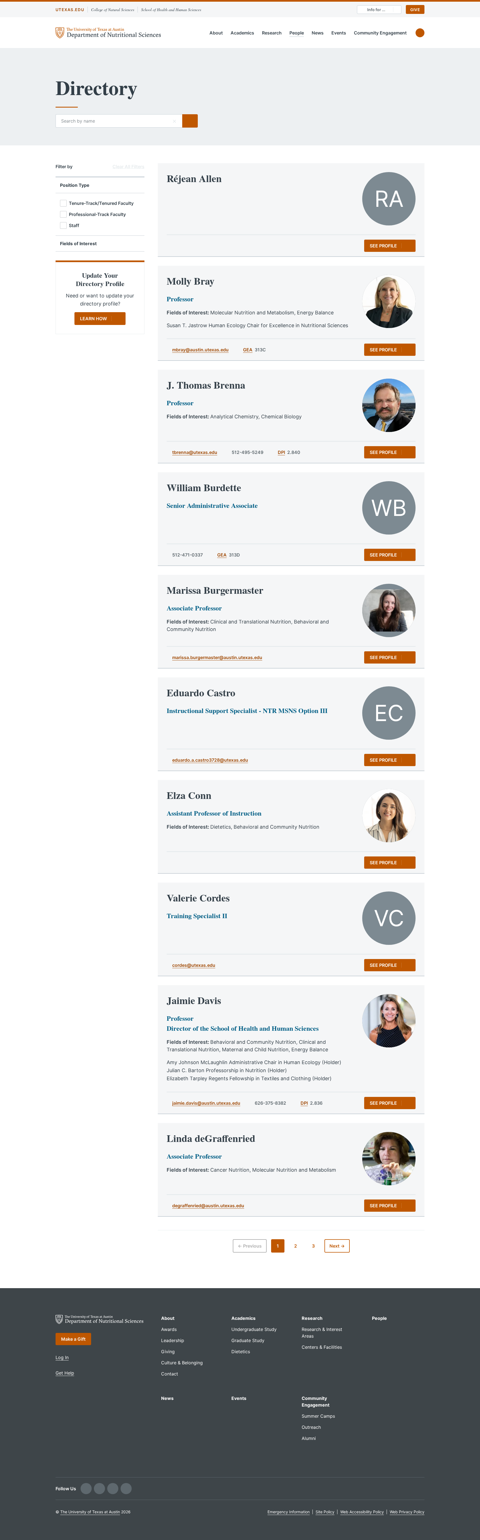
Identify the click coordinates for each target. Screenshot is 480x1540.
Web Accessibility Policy (362, 1511)
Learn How (93, 318)
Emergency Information (289, 1511)
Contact (169, 1374)
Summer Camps (318, 1416)
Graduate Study (247, 1340)
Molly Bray (190, 281)
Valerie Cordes (198, 897)
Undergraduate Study (254, 1329)
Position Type (74, 185)
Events (338, 33)
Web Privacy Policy (407, 1511)
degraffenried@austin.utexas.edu (208, 1205)
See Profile (383, 246)
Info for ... (376, 9)
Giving (168, 1351)
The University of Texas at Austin (90, 1511)
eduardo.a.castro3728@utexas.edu (210, 760)
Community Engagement (380, 33)
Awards (169, 1329)
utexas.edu (70, 9)
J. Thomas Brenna (206, 384)
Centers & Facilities (322, 1347)
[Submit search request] (190, 121)
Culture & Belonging (182, 1362)
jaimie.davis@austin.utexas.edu (206, 1103)
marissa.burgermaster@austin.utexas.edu (217, 657)
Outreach (311, 1427)
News (318, 33)
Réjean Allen (194, 178)
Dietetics (240, 1351)
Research (272, 33)
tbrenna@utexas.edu (194, 452)
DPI (281, 452)
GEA (247, 349)
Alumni (309, 1438)
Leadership (172, 1340)
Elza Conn (189, 795)
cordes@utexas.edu (193, 965)
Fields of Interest (78, 243)
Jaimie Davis (194, 1000)
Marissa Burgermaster (215, 590)
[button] (174, 121)
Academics (242, 33)
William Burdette (204, 487)
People (296, 33)
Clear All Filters (128, 166)
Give (415, 9)
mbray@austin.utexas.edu (200, 349)
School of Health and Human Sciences (171, 9)
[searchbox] (119, 121)
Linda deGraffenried (211, 1138)
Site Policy (325, 1511)
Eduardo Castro (201, 692)
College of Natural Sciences (112, 9)
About (216, 33)
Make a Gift (73, 1339)
